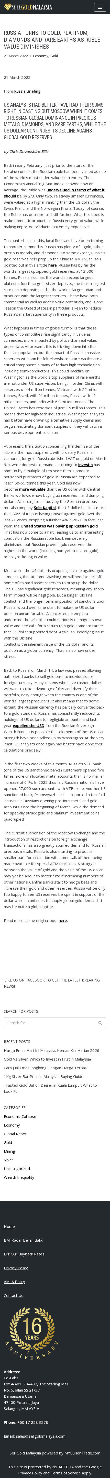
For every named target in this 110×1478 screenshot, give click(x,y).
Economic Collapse (20, 1116)
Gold (54, 55)
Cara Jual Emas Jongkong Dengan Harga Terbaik (45, 1067)
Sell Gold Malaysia (25, 1452)
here (63, 920)
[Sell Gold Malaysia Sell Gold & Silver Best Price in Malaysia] (28, 7)
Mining (9, 1151)
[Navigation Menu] (100, 7)
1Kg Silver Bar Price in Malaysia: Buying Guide (43, 1076)
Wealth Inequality (19, 1177)
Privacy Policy (16, 1267)
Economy (40, 55)
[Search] (100, 1022)
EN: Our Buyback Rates (24, 1253)
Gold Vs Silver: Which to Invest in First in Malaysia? (48, 1059)
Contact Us (13, 1295)
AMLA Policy (14, 1281)
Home (9, 1226)
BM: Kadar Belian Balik (23, 1240)
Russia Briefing (27, 91)
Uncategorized (17, 1168)
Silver (8, 1159)
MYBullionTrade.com (82, 1452)
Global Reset (15, 1133)
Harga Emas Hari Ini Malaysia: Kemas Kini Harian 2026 (51, 1050)
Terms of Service (66, 1472)
